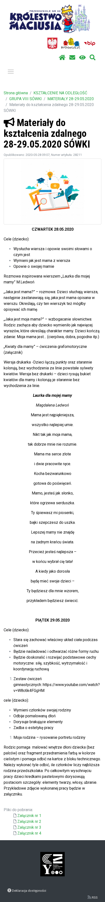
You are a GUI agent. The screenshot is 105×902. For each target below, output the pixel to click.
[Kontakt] (72, 57)
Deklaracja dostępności (29, 890)
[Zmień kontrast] (82, 57)
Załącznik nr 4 (29, 833)
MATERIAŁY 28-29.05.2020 (70, 99)
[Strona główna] (62, 57)
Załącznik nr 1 (29, 815)
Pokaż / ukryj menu (10, 71)
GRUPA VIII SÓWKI (25, 99)
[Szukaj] (92, 57)
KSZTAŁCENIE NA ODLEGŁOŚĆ (60, 93)
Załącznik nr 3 (29, 827)
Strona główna (16, 93)
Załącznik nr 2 (29, 821)
